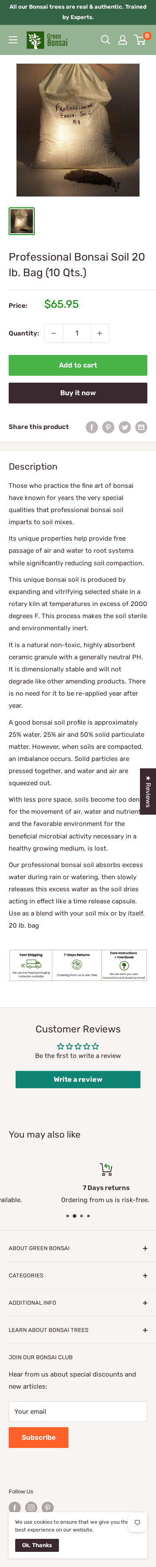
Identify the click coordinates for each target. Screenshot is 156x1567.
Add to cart (78, 365)
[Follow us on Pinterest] (48, 1508)
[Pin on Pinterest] (108, 427)
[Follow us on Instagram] (31, 1508)
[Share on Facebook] (92, 427)
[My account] (122, 40)
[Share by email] (141, 427)
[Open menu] (13, 39)
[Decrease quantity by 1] (54, 333)
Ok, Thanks (37, 1545)
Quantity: (24, 333)
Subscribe (38, 1437)
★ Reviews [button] (148, 791)
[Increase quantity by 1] (100, 333)
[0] (140, 40)
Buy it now (78, 393)
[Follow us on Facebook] (15, 1508)
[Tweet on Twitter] (125, 427)
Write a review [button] (78, 1079)
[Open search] (105, 40)
